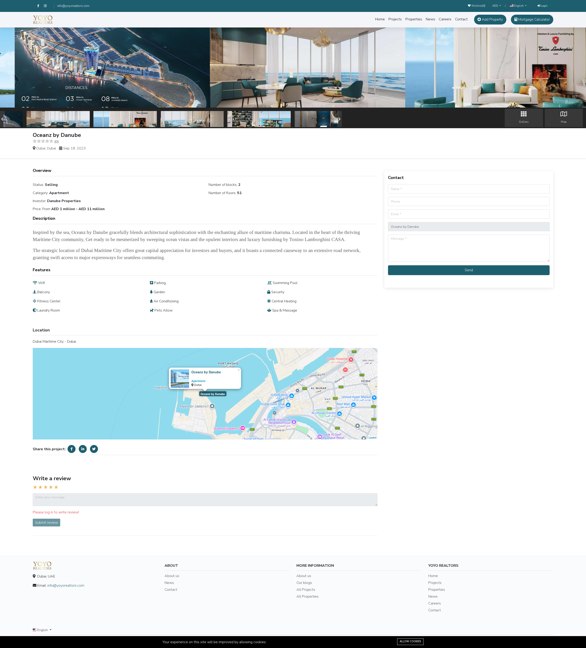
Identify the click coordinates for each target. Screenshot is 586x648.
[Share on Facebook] (72, 449)
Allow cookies (410, 641)
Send (469, 270)
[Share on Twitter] (94, 449)
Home (380, 19)
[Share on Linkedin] (83, 449)
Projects (395, 19)
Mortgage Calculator (533, 19)
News (430, 19)
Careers (445, 19)
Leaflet (372, 437)
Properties (413, 19)
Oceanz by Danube (213, 394)
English (518, 6)
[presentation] (2, 119)
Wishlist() (478, 6)
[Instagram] (47, 6)
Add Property (492, 19)
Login (544, 6)
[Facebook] (40, 6)
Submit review (46, 522)
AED (495, 6)
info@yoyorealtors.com (73, 6)
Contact (461, 19)
